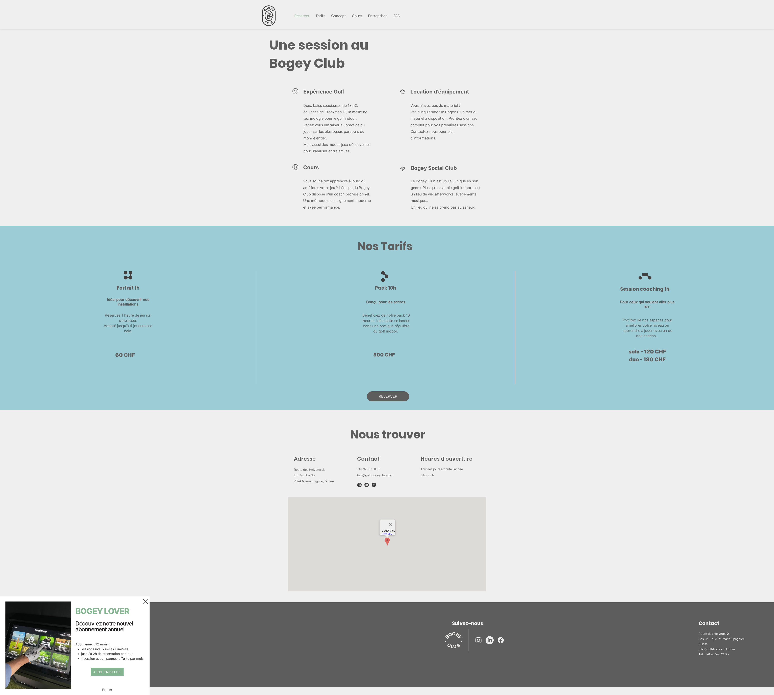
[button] (145, 601)
